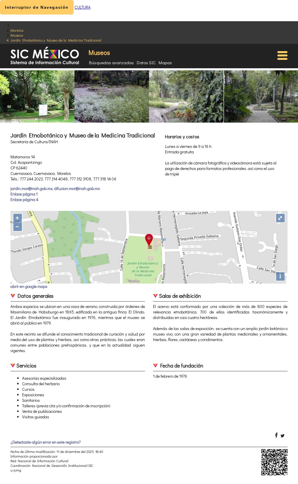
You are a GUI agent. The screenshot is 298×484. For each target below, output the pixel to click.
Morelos (16, 30)
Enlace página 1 (24, 194)
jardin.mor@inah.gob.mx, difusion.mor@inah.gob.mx (55, 188)
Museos (16, 35)
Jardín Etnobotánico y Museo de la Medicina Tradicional (55, 39)
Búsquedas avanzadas (111, 62)
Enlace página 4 (24, 199)
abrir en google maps (28, 286)
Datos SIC (146, 62)
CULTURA (82, 7)
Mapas (165, 62)
